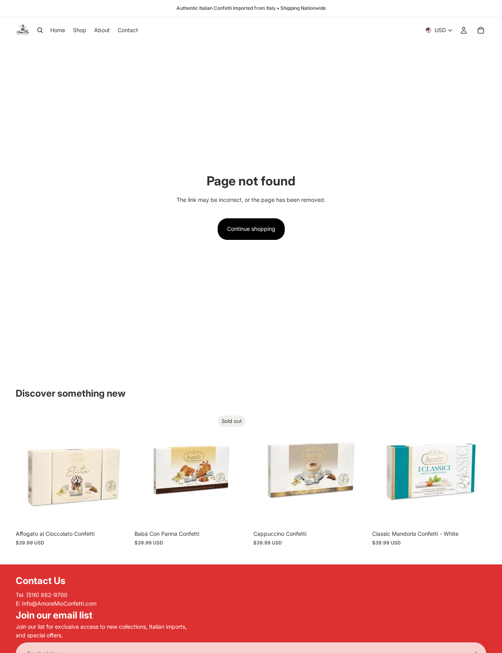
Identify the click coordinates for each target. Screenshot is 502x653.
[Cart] (480, 30)
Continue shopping (251, 228)
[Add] (118, 515)
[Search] (40, 30)
